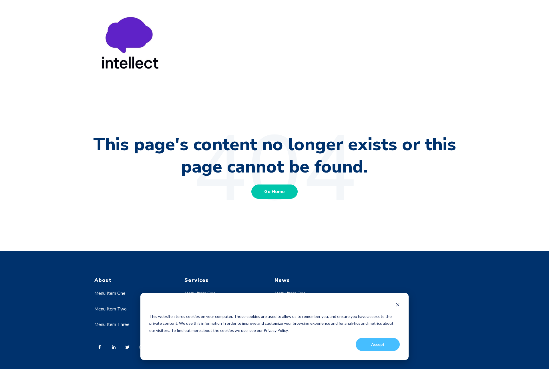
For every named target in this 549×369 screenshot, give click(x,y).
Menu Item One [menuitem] (110, 293)
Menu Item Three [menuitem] (112, 324)
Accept (378, 344)
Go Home (274, 191)
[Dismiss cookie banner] (398, 305)
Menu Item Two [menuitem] (110, 309)
